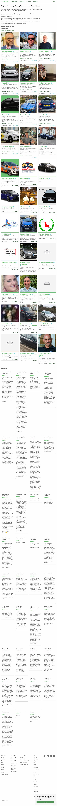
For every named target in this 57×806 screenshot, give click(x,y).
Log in (53, 1)
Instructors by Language (13, 766)
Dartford (35, 793)
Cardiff (35, 784)
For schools (21, 1)
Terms (2, 769)
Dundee (35, 757)
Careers (2, 766)
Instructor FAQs (23, 759)
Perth (35, 777)
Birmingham (36, 769)
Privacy (2, 771)
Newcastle (36, 786)
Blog (2, 762)
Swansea (35, 789)
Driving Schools (14, 763)
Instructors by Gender (13, 769)
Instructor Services (14, 762)
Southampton (36, 774)
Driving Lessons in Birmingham (7, 30)
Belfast (35, 788)
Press (2, 760)
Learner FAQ (13, 760)
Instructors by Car (23, 766)
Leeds (35, 764)
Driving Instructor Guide (24, 760)
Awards (2, 767)
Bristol (35, 779)
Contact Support (4, 774)
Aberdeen (36, 759)
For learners (28, 1)
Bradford (35, 766)
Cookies (3, 772)
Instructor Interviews (24, 764)
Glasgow (35, 760)
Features (21, 757)
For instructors (14, 1)
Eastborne (36, 791)
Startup (2, 764)
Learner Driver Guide (13, 758)
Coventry (35, 783)
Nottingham (36, 762)
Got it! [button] (45, 802)
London (35, 772)
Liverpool (35, 771)
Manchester (36, 767)
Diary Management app (24, 762)
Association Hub (14, 771)
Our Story (3, 759)
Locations (35, 1)
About (2, 757)
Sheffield (35, 781)
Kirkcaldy (35, 776)
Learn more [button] (39, 799)
